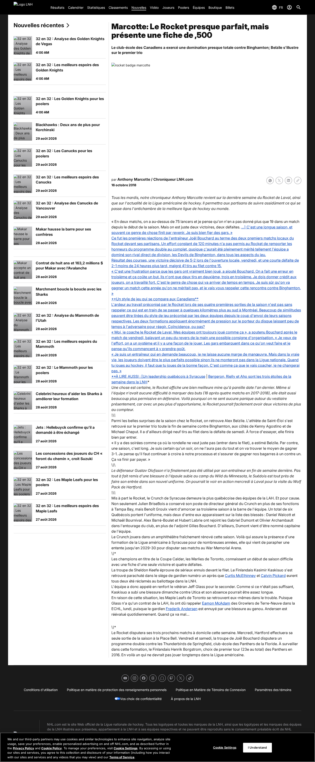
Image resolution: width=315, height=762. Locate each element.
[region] (157, 747)
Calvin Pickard (273, 575)
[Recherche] (298, 7)
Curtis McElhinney (240, 575)
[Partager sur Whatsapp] (270, 180)
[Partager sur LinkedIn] (288, 180)
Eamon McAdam (216, 603)
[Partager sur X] (279, 180)
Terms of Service (121, 757)
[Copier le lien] (297, 180)
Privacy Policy (23, 748)
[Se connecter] (289, 7)
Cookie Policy (51, 748)
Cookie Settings (125, 748)
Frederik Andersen (181, 608)
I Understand (257, 747)
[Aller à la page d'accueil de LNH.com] (30, 7)
